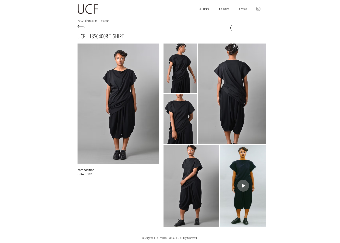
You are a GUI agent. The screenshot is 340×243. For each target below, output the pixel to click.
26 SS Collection (85, 21)
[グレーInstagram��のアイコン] (258, 9)
